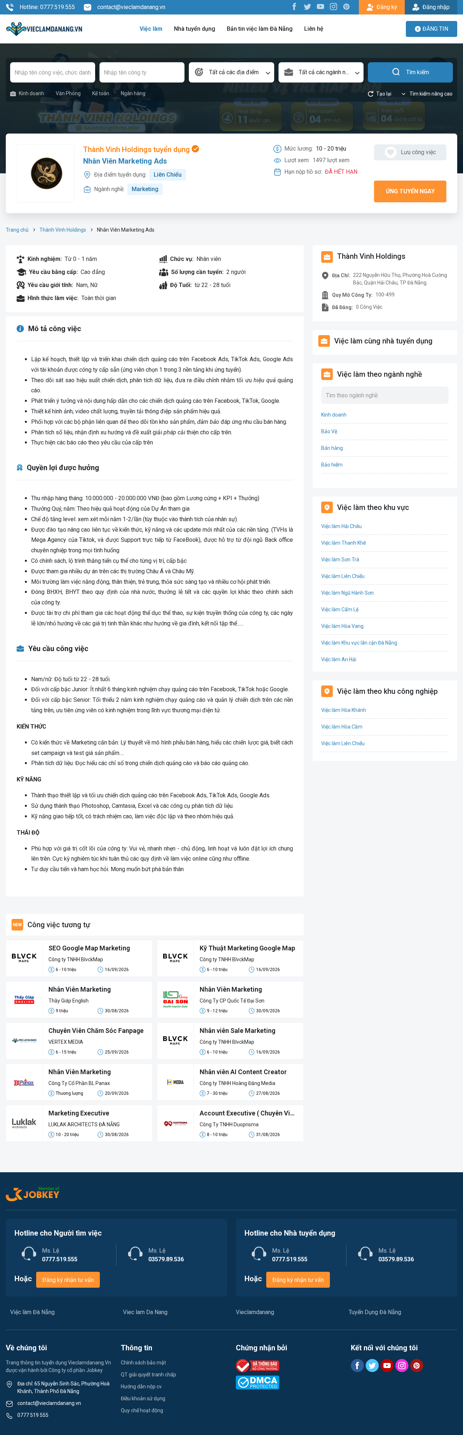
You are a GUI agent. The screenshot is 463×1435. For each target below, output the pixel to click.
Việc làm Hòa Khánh (343, 710)
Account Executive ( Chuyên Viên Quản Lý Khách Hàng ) (248, 1113)
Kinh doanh (31, 93)
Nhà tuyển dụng (194, 28)
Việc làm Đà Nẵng (32, 1312)
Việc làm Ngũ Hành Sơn (347, 593)
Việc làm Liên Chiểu (343, 576)
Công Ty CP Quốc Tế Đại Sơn (232, 1001)
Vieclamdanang (255, 1312)
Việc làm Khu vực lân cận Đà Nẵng (359, 643)
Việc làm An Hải (338, 659)
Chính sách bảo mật (143, 1363)
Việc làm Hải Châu (341, 526)
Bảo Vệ (329, 431)
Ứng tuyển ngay (410, 191)
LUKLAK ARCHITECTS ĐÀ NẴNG (84, 1124)
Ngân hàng (133, 93)
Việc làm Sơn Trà (340, 559)
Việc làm (151, 28)
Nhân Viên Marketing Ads (125, 161)
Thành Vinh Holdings (62, 230)
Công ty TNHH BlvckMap (75, 959)
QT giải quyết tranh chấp (148, 1374)
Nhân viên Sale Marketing (237, 1030)
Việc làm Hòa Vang (342, 626)
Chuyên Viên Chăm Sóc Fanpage (96, 1030)
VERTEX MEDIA (65, 1042)
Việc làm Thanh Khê (343, 543)
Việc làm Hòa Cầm (341, 727)
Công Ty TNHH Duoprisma (229, 1124)
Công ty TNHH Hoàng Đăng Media (237, 1083)
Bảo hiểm (332, 465)
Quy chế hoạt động (142, 1410)
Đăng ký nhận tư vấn (68, 1279)
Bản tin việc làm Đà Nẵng (260, 28)
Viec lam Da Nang (145, 1312)
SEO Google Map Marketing (89, 948)
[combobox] (231, 72)
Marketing (145, 189)
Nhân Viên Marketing (79, 989)
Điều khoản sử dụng (143, 1398)
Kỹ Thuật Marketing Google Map (247, 948)
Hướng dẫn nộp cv (141, 1386)
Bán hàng (332, 448)
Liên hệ (313, 28)
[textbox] (231, 72)
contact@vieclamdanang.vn (131, 7)
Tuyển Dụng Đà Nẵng (375, 1312)
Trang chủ (17, 230)
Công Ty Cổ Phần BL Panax (79, 1083)
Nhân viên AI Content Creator (243, 1072)
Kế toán (100, 93)
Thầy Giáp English (68, 1001)
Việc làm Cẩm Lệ (339, 609)
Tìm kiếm (417, 72)
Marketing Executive (78, 1113)
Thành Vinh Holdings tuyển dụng (137, 149)
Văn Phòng (68, 93)
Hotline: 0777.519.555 (47, 7)
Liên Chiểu (168, 174)
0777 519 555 (32, 1415)
